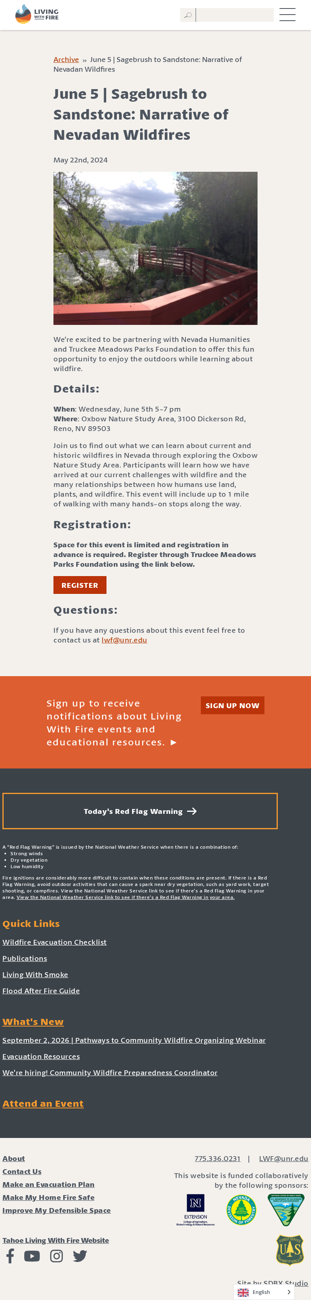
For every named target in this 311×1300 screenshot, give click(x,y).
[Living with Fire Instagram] (56, 1259)
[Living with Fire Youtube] (32, 1259)
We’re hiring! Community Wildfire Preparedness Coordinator (110, 1072)
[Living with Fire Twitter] (80, 1259)
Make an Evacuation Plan (48, 1184)
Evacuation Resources (41, 1056)
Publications (24, 958)
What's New (33, 1021)
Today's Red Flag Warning (135, 811)
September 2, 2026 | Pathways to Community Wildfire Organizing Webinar (134, 1040)
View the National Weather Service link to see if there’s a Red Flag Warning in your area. (126, 897)
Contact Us (21, 1171)
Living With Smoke (35, 974)
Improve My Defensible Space (56, 1210)
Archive (66, 59)
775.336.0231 (218, 1158)
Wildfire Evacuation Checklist (54, 942)
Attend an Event (43, 1103)
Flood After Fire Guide (41, 990)
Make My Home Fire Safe (48, 1197)
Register (80, 585)
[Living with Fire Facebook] (10, 1259)
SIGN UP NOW (233, 705)
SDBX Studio (286, 1283)
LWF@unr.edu (284, 1158)
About (13, 1158)
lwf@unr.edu (124, 640)
